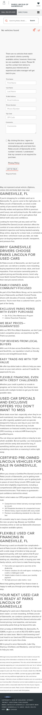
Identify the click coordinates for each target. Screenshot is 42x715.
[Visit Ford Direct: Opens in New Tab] (12, 709)
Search (32, 20)
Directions (22, 12)
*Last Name (9, 88)
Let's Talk (12, 169)
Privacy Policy (13, 162)
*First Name (9, 79)
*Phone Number (11, 105)
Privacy (5, 702)
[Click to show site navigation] (38, 12)
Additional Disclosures (18, 702)
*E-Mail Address (11, 96)
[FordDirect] (8, 697)
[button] (8, 12)
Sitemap (30, 700)
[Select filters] (34, 30)
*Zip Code (9, 114)
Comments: (9, 122)
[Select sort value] (38, 30)
